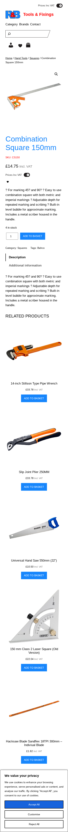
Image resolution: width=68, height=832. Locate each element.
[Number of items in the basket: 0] (28, 45)
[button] (56, 74)
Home (8, 58)
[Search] (9, 34)
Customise (34, 814)
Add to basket (32, 236)
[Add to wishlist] (7, 181)
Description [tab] (17, 257)
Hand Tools (21, 58)
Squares (34, 58)
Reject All (34, 824)
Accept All (34, 804)
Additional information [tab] (25, 265)
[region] (34, 801)
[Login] (11, 45)
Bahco (41, 247)
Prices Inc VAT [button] (46, 5)
